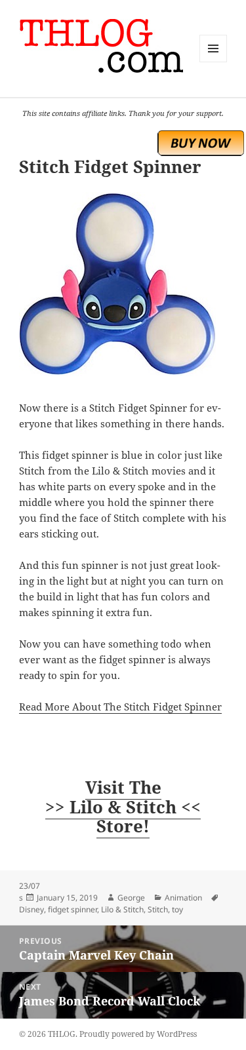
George (131, 897)
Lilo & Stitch (122, 909)
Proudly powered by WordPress (138, 1034)
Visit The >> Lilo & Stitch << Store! (123, 806)
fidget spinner (72, 909)
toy (177, 909)
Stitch (158, 909)
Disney (31, 909)
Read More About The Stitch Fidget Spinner (120, 706)
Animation (183, 897)
